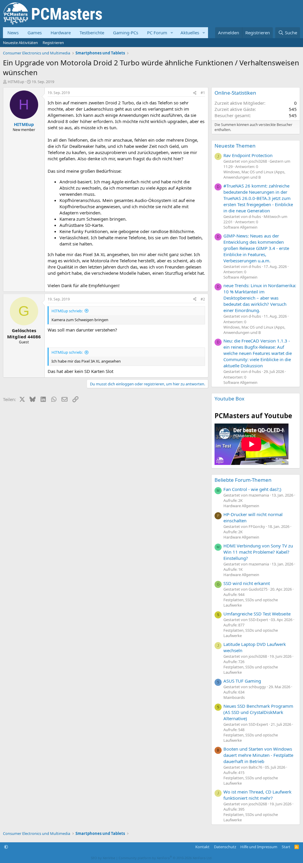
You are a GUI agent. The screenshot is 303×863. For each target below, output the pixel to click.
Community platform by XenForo (165, 858)
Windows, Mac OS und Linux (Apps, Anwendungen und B (254, 174)
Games (35, 32)
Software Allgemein (240, 227)
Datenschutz (225, 846)
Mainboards (234, 697)
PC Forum (157, 32)
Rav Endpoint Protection (248, 155)
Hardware (61, 32)
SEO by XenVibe (103, 858)
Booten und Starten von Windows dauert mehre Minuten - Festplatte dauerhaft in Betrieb (258, 755)
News (13, 32)
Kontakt (202, 846)
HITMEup (16, 81)
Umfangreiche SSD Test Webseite (257, 614)
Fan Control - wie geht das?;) (252, 489)
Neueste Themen (235, 145)
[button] (172, 32)
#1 (203, 92)
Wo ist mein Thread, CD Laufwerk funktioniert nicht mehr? (257, 795)
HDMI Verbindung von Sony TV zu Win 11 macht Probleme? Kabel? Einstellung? (258, 552)
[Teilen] (195, 93)
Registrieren (53, 42)
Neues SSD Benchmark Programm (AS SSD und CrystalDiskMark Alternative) (258, 712)
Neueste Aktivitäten (20, 42)
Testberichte (92, 32)
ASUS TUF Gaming (242, 681)
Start (286, 846)
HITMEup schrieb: (67, 310)
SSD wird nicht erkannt (246, 583)
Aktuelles (189, 32)
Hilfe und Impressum (258, 846)
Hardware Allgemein (241, 505)
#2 (203, 299)
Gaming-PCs (125, 32)
